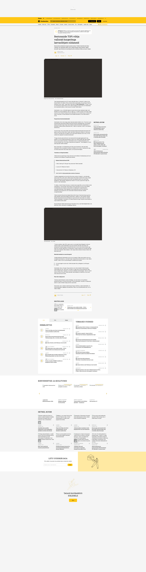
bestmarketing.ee (49, 18)
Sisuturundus (71, 24)
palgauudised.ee (86, 18)
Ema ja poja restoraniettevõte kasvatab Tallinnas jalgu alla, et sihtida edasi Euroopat (101, 136)
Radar (90, 24)
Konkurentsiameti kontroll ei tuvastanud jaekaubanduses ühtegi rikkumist (63, 448)
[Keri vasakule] (65, 307)
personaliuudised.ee (56, 18)
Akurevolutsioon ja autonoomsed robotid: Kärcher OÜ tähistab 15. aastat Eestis (101, 152)
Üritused (61, 24)
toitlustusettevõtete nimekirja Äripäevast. (71, 173)
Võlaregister (80, 24)
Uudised (47, 328)
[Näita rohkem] (105, 18)
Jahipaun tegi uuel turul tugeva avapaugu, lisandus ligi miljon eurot (80, 448)
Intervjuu (47, 334)
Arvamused (78, 368)
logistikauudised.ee (64, 18)
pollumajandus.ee (101, 18)
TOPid (48, 24)
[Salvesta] (69, 328)
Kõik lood (44, 24)
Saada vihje (86, 24)
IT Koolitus (92, 399)
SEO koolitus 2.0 (93, 401)
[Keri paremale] (91, 307)
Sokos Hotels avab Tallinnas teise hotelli (56, 342)
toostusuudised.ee (72, 18)
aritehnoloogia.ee (94, 18)
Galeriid (65, 24)
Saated (77, 325)
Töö (76, 24)
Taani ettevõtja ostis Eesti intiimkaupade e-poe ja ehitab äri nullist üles (100, 128)
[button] (55, 465)
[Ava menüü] (43, 18)
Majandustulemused (80, 350)
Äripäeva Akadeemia (62, 399)
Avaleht (39, 24)
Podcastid (53, 24)
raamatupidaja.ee (80, 18)
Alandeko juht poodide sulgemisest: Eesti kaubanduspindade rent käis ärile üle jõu (45, 429)
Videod (57, 24)
